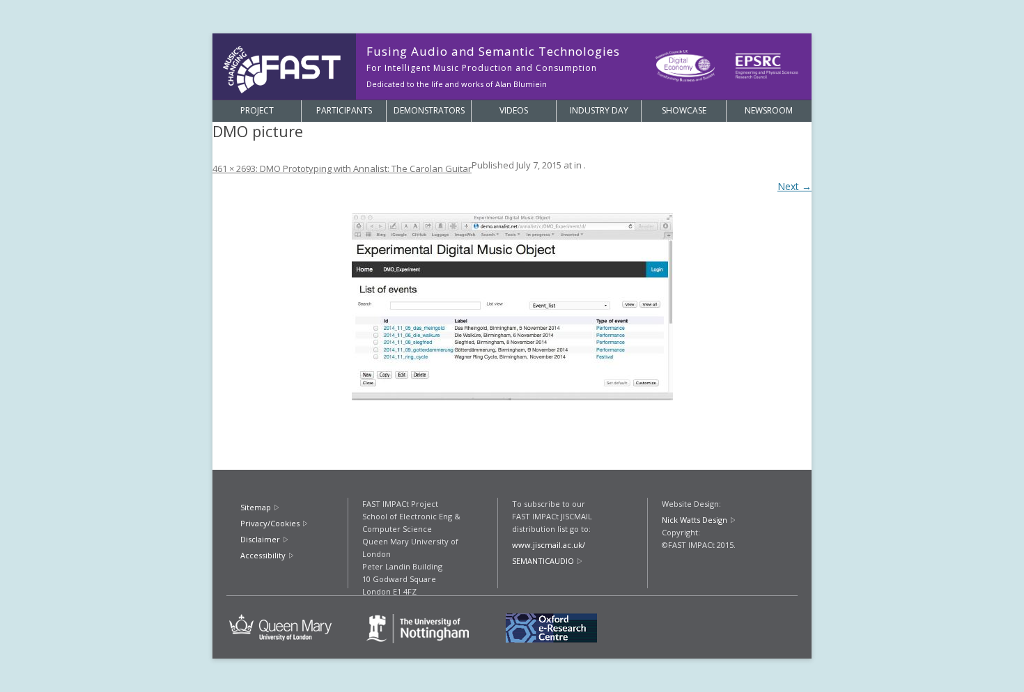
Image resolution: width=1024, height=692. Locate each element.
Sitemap (255, 507)
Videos (513, 110)
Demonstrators (429, 110)
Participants (344, 110)
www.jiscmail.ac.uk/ (548, 545)
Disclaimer (260, 539)
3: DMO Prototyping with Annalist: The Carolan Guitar (361, 168)
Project (257, 110)
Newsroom (769, 110)
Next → (794, 186)
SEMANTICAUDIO (543, 561)
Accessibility (263, 555)
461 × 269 (231, 168)
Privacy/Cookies (270, 523)
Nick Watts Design (694, 519)
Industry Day (599, 110)
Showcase (684, 110)
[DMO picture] (512, 306)
